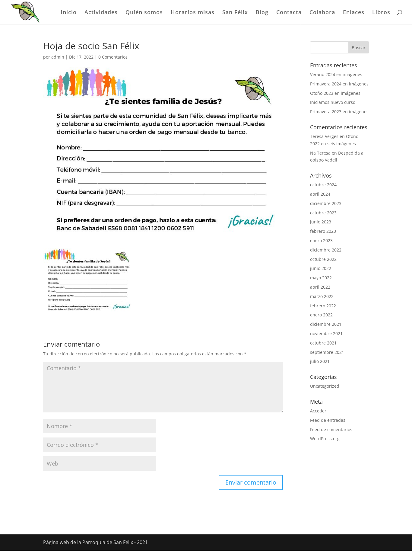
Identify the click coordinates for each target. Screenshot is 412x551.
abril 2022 (320, 287)
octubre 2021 (323, 343)
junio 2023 (320, 222)
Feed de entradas (327, 420)
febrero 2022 (323, 306)
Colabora (322, 13)
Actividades (101, 13)
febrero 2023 (323, 231)
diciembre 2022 (325, 250)
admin (57, 57)
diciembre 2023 (325, 203)
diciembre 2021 (325, 324)
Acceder (318, 411)
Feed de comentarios (331, 429)
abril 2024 (320, 194)
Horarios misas (192, 13)
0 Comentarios (113, 57)
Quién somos (144, 13)
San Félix (235, 13)
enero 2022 (321, 315)
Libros (381, 13)
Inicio (69, 13)
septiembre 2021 (327, 352)
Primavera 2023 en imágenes (339, 111)
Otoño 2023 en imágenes (335, 93)
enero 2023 (321, 240)
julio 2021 (320, 361)
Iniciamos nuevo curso (332, 102)
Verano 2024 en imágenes (336, 74)
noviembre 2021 (326, 333)
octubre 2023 (323, 213)
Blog (262, 13)
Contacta (289, 13)
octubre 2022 (323, 259)
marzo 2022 (322, 296)
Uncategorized (324, 386)
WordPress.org (325, 438)
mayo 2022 (321, 277)
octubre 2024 (323, 184)
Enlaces (353, 13)
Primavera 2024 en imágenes (339, 84)
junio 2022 (320, 268)
